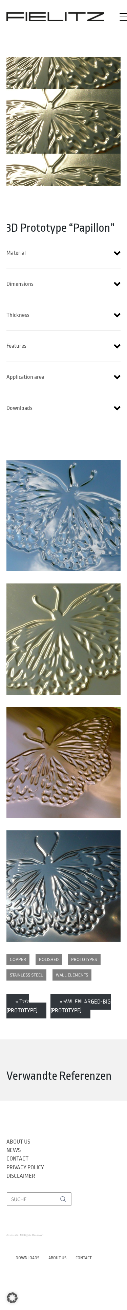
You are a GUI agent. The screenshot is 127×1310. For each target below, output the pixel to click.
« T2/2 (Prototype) (22, 1006)
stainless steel (26, 975)
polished (49, 959)
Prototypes (84, 959)
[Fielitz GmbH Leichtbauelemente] (55, 16)
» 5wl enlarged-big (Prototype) (80, 1006)
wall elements (72, 975)
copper (18, 959)
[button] (63, 253)
